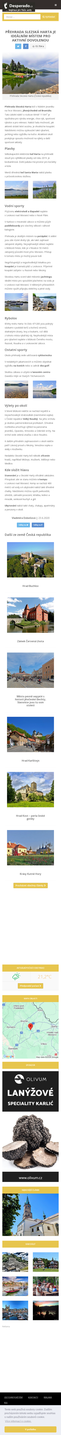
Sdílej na (22, 525)
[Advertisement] (30, 927)
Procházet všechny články (29, 885)
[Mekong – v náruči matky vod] (46, 1310)
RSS (6, 1402)
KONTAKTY (33, 1397)
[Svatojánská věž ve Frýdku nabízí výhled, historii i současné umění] (30, 1215)
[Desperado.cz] (18, 5)
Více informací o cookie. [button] (18, 1421)
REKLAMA (48, 1397)
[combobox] (22, 16)
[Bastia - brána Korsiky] (15, 1310)
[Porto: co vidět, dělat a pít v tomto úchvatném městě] (15, 1286)
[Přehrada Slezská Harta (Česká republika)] (16, 190)
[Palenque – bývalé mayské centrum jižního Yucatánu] (15, 1262)
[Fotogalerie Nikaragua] (46, 1286)
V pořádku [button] (30, 1429)
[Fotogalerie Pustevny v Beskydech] (46, 1262)
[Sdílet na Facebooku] (25, 46)
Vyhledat (50, 16)
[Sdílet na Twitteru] (18, 46)
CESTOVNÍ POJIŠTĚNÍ (13, 1397)
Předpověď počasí (30, 985)
